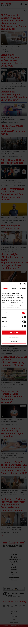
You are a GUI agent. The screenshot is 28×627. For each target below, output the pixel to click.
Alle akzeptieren (14, 332)
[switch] (24, 317)
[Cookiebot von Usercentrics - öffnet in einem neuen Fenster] (20, 284)
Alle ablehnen (14, 341)
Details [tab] (14, 288)
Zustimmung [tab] (5, 288)
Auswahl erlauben (14, 337)
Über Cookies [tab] (22, 288)
